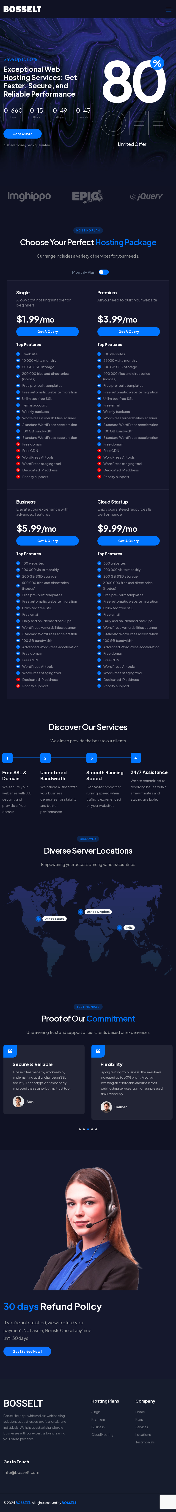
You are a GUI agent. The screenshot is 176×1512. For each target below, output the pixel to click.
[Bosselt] (22, 9)
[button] (80, 1129)
